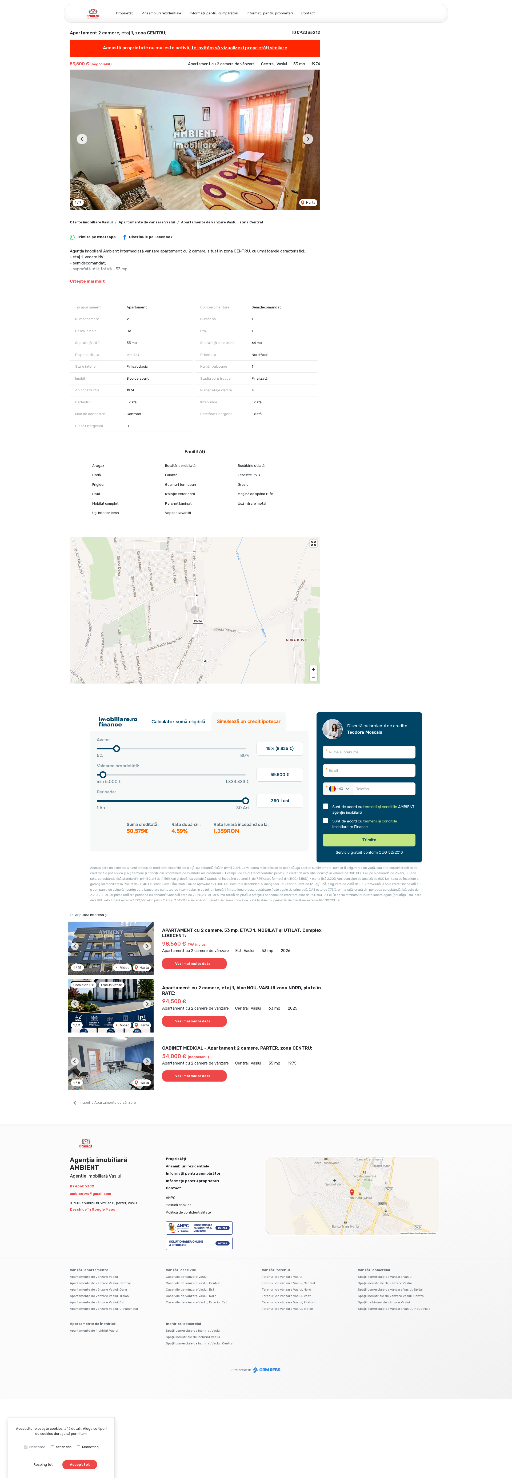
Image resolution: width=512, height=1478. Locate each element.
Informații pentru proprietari (270, 13)
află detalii (72, 1429)
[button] (82, 139)
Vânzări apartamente (89, 1270)
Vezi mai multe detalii (194, 964)
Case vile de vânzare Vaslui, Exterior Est (196, 1302)
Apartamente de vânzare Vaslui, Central (100, 1283)
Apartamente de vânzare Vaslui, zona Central (222, 222)
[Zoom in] (313, 669)
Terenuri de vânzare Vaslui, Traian (287, 1309)
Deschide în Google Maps (92, 1209)
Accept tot (80, 1465)
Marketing (90, 1447)
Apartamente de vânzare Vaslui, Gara (98, 1289)
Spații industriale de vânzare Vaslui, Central (391, 1296)
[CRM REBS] (266, 1370)
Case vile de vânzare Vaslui (186, 1277)
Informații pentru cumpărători (214, 13)
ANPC (170, 1198)
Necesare (37, 1447)
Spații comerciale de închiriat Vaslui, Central (199, 1343)
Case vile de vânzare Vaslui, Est (190, 1289)
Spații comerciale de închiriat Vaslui (193, 1330)
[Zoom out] (313, 677)
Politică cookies (178, 1205)
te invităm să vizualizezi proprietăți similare (239, 47)
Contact (308, 13)
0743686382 (82, 1186)
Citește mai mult (87, 281)
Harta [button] (310, 202)
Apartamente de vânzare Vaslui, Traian (99, 1296)
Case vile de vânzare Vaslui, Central (193, 1283)
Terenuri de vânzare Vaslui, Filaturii (288, 1302)
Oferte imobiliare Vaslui (91, 222)
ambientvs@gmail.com (90, 1194)
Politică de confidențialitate (188, 1212)
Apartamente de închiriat (93, 1324)
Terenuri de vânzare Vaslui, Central (288, 1283)
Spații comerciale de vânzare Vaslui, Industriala (394, 1309)
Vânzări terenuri (276, 1270)
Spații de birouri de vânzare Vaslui (384, 1302)
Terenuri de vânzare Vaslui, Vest (286, 1296)
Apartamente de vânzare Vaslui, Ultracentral (104, 1309)
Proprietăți (125, 13)
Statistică (63, 1447)
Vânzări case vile (181, 1270)
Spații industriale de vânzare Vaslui (385, 1283)
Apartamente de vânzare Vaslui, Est (97, 1302)
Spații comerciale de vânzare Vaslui (385, 1277)
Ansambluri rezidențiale (161, 13)
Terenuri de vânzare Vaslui (282, 1277)
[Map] (195, 610)
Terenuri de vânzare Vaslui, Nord (286, 1289)
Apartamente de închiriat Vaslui (94, 1330)
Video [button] (124, 968)
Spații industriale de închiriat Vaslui (193, 1337)
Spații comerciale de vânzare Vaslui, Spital (390, 1289)
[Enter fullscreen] (313, 543)
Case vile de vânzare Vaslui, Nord (191, 1296)
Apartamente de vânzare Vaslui (147, 222)
